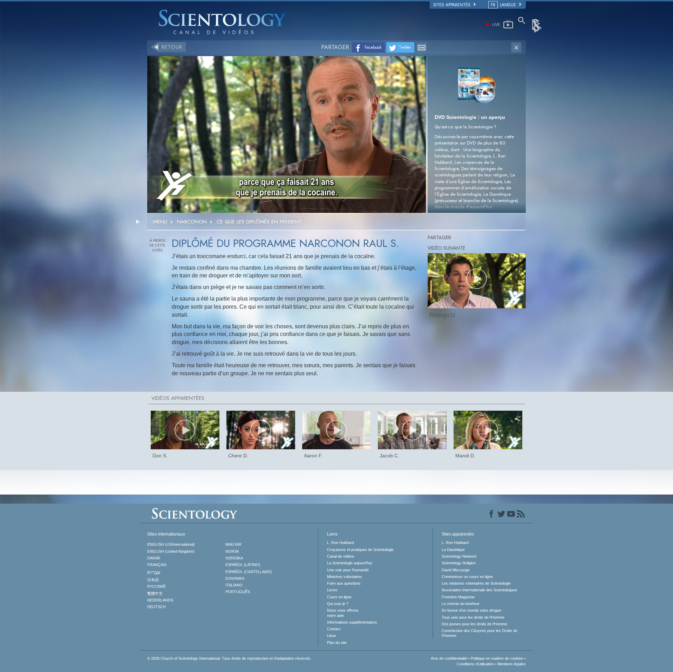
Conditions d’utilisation (475, 664)
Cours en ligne (339, 597)
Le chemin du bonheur (461, 604)
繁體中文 (155, 593)
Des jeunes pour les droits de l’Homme (474, 624)
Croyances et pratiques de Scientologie (360, 549)
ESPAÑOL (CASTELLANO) (248, 572)
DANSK (153, 558)
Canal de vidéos (340, 556)
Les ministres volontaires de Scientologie (476, 583)
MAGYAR (233, 544)
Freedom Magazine (458, 597)
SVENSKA (234, 558)
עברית (153, 572)
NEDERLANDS (160, 600)
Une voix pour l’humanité (348, 570)
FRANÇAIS (156, 565)
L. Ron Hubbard (340, 542)
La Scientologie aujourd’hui (349, 563)
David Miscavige (456, 570)
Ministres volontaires (344, 576)
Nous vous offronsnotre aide (343, 612)
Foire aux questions (344, 583)
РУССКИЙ (156, 586)
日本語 (153, 580)
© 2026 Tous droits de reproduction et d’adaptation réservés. (229, 658)
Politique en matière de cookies (497, 658)
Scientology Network (459, 556)
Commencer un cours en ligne (467, 576)
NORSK (232, 551)
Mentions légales (511, 664)
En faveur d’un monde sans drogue (471, 610)
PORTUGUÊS (237, 592)
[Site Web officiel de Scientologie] (537, 25)
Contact (333, 629)
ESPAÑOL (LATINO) (242, 565)
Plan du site (337, 642)
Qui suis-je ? (337, 604)
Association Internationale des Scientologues (479, 590)
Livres (332, 590)
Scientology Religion (459, 563)
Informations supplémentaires (352, 622)
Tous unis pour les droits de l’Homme (473, 617)
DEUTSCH (156, 607)
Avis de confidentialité (449, 658)
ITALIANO (234, 585)
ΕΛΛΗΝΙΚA (234, 578)
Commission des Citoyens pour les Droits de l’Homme (479, 633)
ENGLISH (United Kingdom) (171, 551)
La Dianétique (453, 549)
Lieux (331, 635)
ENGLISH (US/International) (171, 544)
